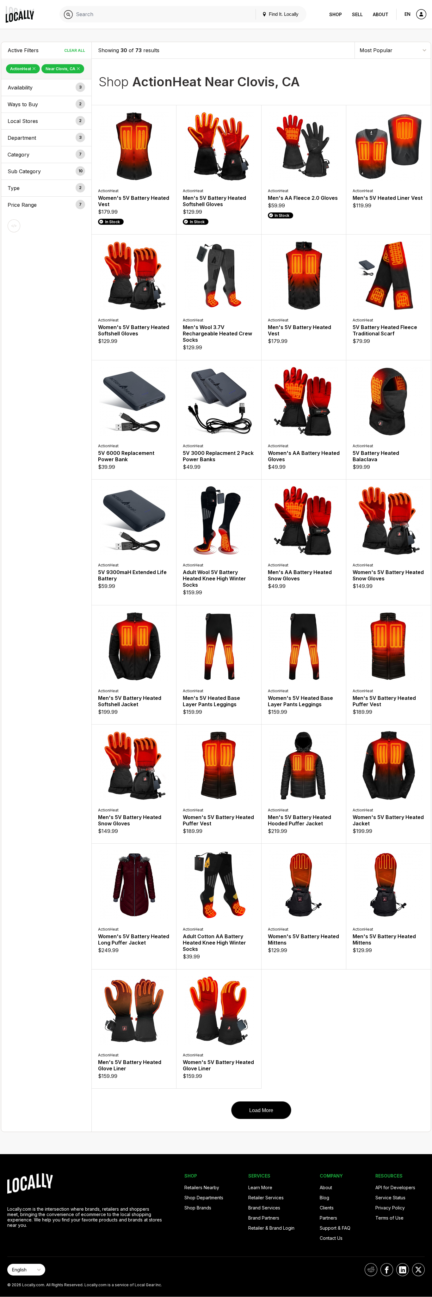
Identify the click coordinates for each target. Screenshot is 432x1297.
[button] (46, 87)
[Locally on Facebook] (386, 1269)
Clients (327, 1207)
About (380, 14)
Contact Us (331, 1238)
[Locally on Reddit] (371, 1269)
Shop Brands (197, 1207)
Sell (357, 14)
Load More (261, 1110)
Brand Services (264, 1207)
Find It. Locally (283, 14)
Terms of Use (389, 1218)
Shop (335, 14)
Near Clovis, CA (61, 68)
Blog (324, 1197)
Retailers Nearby (201, 1187)
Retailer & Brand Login (271, 1228)
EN (407, 14)
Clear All (74, 50)
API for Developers (395, 1187)
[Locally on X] (418, 1269)
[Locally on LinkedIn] (402, 1269)
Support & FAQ (335, 1228)
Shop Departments (203, 1197)
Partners (328, 1218)
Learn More (260, 1187)
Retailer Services (266, 1197)
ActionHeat (21, 68)
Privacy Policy (390, 1207)
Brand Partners (263, 1218)
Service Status (390, 1197)
